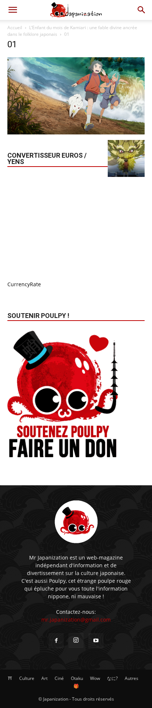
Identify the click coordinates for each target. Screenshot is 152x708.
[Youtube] (96, 640)
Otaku (77, 678)
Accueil (14, 27)
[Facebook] (56, 640)
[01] (76, 132)
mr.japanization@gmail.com (76, 619)
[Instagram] (76, 640)
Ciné (59, 678)
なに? (112, 678)
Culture (26, 678)
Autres (131, 678)
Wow (95, 678)
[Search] (141, 10)
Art (44, 678)
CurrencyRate (24, 284)
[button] (12, 10)
